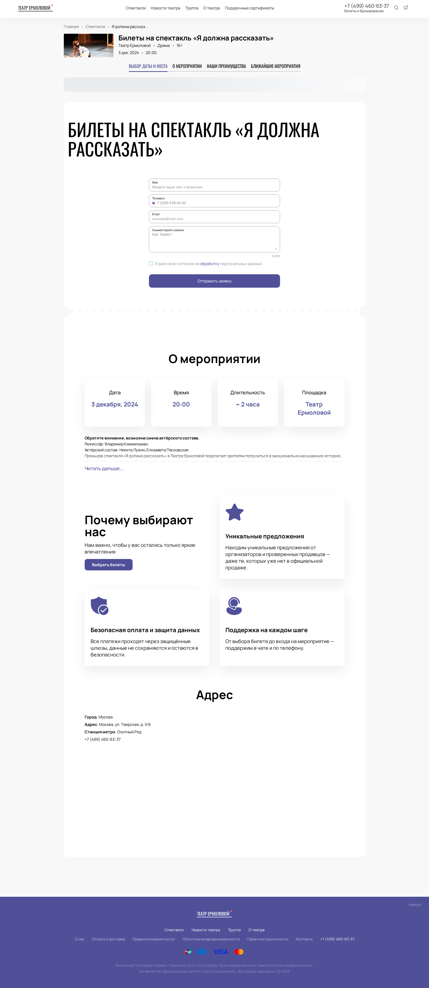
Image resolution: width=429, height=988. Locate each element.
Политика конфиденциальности (211, 939)
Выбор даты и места (148, 66)
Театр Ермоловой (34, 7)
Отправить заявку (214, 281)
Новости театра (165, 8)
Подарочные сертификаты (249, 8)
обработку (209, 263)
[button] (154, 203)
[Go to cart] (406, 8)
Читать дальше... (104, 468)
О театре (211, 8)
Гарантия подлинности (267, 939)
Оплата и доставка (108, 939)
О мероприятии (187, 66)
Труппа (191, 8)
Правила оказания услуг (153, 939)
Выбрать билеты (108, 564)
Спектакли (136, 8)
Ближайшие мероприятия (275, 66)
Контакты (304, 939)
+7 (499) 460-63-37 (366, 6)
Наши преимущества (226, 66)
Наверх (415, 904)
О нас (79, 939)
